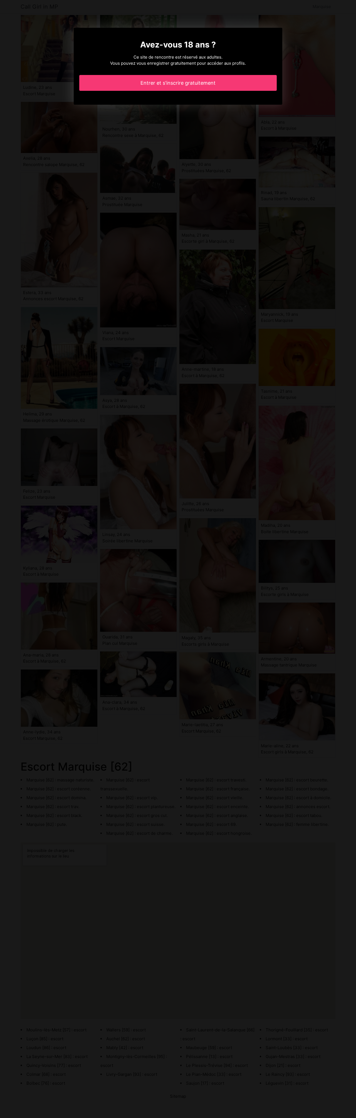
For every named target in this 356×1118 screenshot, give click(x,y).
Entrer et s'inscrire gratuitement (178, 83)
